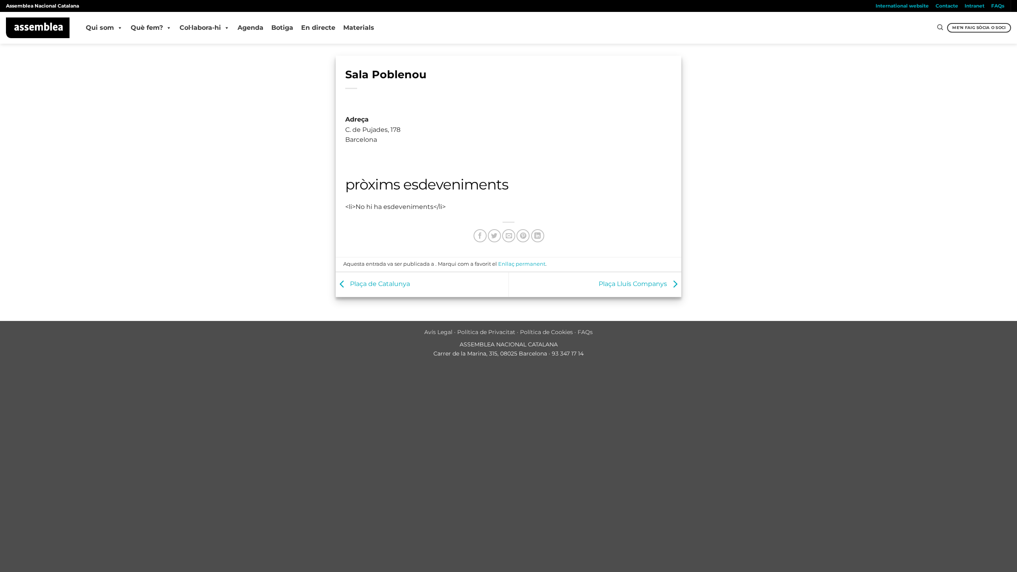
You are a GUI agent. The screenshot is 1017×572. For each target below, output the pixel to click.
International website (902, 6)
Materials (358, 27)
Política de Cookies (546, 332)
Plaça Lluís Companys (634, 284)
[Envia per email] (508, 235)
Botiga (282, 27)
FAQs (997, 6)
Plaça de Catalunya (379, 284)
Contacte (947, 6)
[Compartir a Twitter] (494, 235)
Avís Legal (438, 332)
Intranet (974, 6)
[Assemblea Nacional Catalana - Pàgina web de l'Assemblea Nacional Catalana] (38, 28)
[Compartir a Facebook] (480, 235)
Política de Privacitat (486, 332)
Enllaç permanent (521, 264)
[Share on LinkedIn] (537, 235)
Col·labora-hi (200, 27)
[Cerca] (940, 27)
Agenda (250, 27)
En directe (318, 27)
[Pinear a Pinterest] (523, 235)
